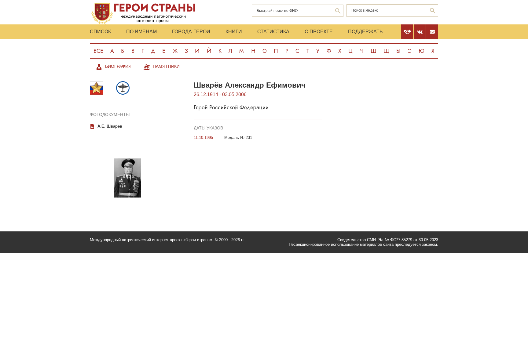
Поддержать (365, 31)
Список (100, 31)
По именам (141, 31)
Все (98, 51)
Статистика (273, 31)
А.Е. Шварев (109, 126)
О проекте (319, 31)
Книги (234, 31)
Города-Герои (191, 31)
